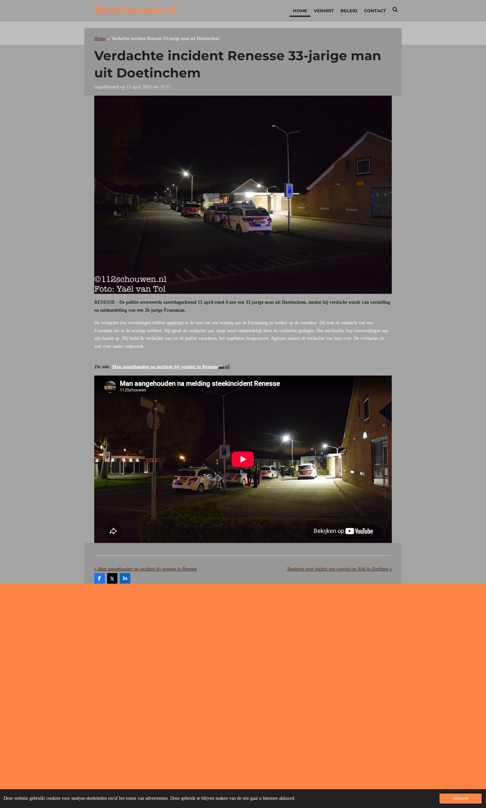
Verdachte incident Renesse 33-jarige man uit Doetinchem (165, 38)
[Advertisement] (243, 641)
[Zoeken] (395, 9)
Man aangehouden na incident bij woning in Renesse (165, 366)
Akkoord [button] (460, 798)
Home (99, 38)
